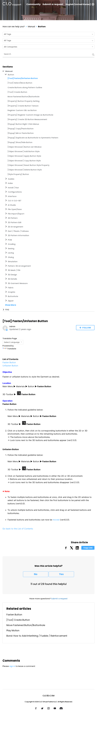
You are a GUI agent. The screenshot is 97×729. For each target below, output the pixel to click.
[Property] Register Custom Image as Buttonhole (30, 115)
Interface (12, 196)
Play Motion (12, 630)
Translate (11, 348)
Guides (11, 179)
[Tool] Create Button (17, 92)
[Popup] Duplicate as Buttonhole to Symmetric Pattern (33, 137)
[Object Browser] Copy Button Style (24, 160)
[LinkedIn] (77, 548)
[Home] (12, 4)
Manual (31, 26)
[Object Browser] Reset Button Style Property (28, 165)
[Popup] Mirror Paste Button (21, 133)
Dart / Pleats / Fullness (18, 231)
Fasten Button (9, 362)
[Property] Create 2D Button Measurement (27, 119)
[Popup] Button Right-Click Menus (23, 124)
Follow (86, 327)
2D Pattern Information (18, 235)
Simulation (12, 261)
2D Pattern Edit (14, 222)
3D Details (12, 279)
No (35, 574)
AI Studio (12, 205)
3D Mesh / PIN (14, 270)
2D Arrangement (15, 226)
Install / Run (13, 187)
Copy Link (88, 548)
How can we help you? (14, 26)
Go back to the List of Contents (18, 528)
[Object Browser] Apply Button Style (24, 156)
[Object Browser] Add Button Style (24, 151)
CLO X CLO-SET (14, 200)
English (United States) (78, 4)
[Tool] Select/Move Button (20, 83)
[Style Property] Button (18, 174)
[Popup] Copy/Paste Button (20, 128)
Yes (61, 574)
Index (10, 183)
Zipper (11, 300)
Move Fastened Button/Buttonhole (23, 96)
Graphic (11, 292)
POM (10, 240)
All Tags (7, 34)
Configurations (15, 192)
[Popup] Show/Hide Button (20, 142)
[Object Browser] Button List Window (25, 147)
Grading (11, 244)
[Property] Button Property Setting (23, 101)
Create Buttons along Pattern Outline (25, 87)
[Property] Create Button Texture (23, 106)
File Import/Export (16, 213)
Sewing (11, 248)
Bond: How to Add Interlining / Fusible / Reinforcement (36, 635)
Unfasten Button (10, 365)
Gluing (11, 257)
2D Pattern (13, 218)
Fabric (11, 287)
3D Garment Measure (18, 283)
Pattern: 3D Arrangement (19, 266)
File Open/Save (15, 209)
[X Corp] (71, 548)
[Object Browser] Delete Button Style (25, 169)
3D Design (12, 274)
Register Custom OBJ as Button (22, 110)
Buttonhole (13, 296)
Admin (12, 326)
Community (33, 4)
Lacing (11, 253)
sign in (12, 666)
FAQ (7, 309)
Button (42, 26)
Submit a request (52, 4)
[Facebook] (65, 548)
